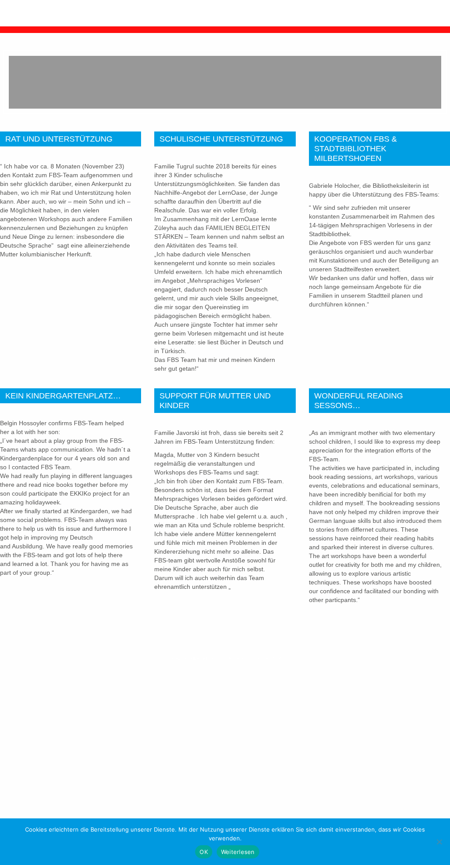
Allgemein (199, 658)
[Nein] (439, 841)
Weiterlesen (238, 851)
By (227, 658)
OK (204, 851)
